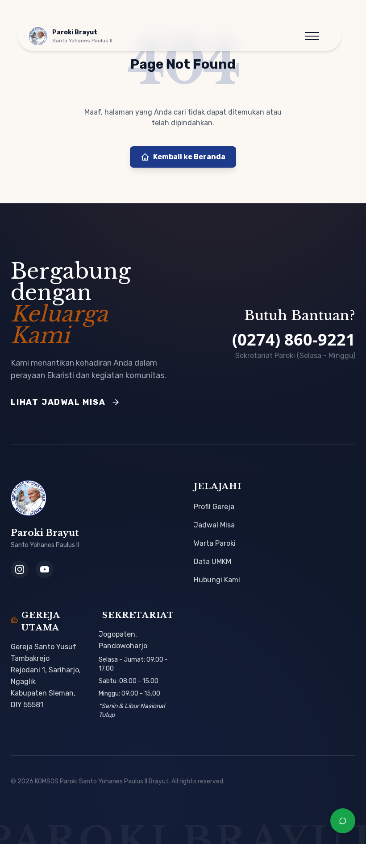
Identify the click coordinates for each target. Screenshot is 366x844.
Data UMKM (212, 561)
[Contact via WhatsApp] (342, 820)
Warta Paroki (215, 543)
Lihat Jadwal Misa (58, 402)
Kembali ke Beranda (189, 156)
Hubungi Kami (217, 580)
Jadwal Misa (214, 525)
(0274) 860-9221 (293, 340)
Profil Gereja (214, 506)
